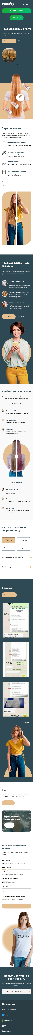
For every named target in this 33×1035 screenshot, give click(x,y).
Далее (27, 722)
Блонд (24, 863)
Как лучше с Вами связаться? (13, 896)
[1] (16, 637)
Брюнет (12, 863)
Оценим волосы (12, 145)
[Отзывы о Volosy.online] (16, 716)
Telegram (14, 899)
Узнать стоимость (10, 40)
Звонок (21, 899)
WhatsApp (6, 899)
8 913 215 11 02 (17, 17)
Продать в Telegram (17, 10)
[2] (16, 676)
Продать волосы (9, 316)
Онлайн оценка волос (16, 183)
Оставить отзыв (10, 595)
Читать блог (9, 803)
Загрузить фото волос (10, 878)
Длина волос (7, 867)
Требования (21, 316)
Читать (10, 825)
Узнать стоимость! (17, 906)
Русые (5, 863)
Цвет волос (6, 860)
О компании (22, 40)
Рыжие (18, 863)
